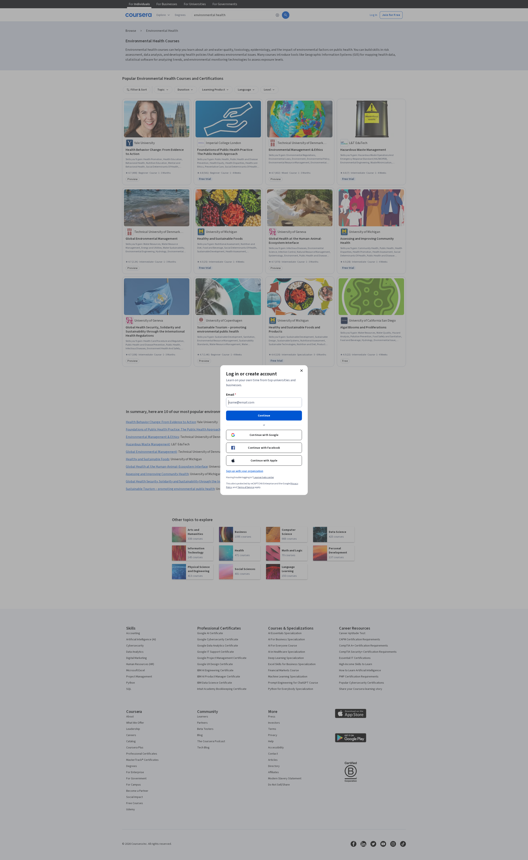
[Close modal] (301, 370)
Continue (264, 415)
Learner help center (263, 477)
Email (231, 394)
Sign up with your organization (244, 471)
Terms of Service (245, 487)
